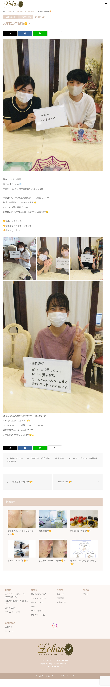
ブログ (85, 594)
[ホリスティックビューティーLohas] (13, 4)
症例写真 (60, 598)
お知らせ (60, 594)
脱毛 (8, 461)
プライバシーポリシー (13, 612)
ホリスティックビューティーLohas (48, 676)
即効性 (13, 461)
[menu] (105, 4)
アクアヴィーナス (38, 615)
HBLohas (19, 458)
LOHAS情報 (10, 17)
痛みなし (63, 458)
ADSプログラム (37, 611)
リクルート (9, 631)
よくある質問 (10, 608)
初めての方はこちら (39, 594)
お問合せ (8, 627)
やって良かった (82, 458)
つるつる (71, 458)
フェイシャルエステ (39, 598)
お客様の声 (93, 458)
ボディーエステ (37, 602)
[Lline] (40, 33)
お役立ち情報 (26, 17)
